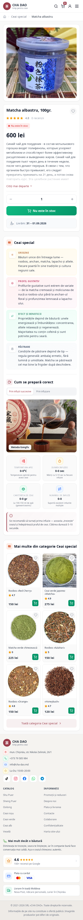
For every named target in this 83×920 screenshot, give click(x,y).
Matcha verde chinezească (22, 647)
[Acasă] (4, 16)
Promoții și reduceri (55, 795)
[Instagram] (15, 778)
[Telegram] (42, 778)
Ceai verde (9, 819)
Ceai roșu (8, 813)
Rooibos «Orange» (18, 701)
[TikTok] (6, 778)
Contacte (49, 813)
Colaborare (50, 819)
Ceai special (19, 16)
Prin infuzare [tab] (43, 391)
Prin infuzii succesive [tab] (20, 391)
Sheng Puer (9, 801)
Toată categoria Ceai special (39, 723)
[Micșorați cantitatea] (11, 199)
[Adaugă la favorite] (73, 111)
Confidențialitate (53, 825)
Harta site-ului (52, 831)
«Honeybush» (52, 701)
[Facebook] (24, 778)
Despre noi (50, 801)
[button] (70, 6)
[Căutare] (56, 6)
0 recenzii (37, 118)
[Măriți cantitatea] (72, 199)
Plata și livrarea (52, 807)
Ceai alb (7, 825)
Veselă (6, 831)
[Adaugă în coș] (35, 603)
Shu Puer (8, 795)
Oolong (7, 807)
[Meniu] (77, 6)
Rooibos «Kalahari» (55, 647)
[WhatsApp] (33, 778)
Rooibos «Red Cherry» (20, 590)
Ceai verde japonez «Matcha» (55, 592)
